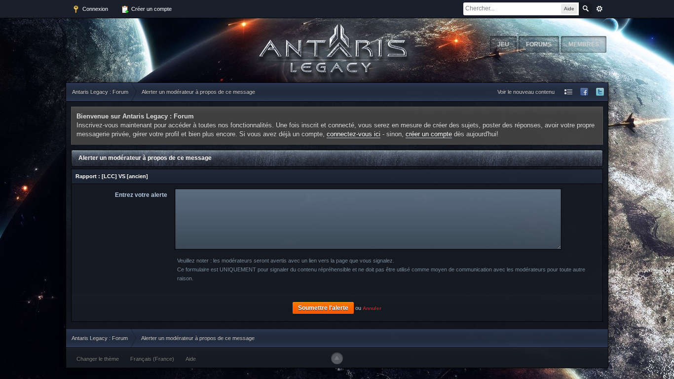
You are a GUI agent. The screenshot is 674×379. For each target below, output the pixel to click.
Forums (539, 44)
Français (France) (152, 359)
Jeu (503, 44)
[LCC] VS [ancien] (125, 176)
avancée (599, 8)
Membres (583, 44)
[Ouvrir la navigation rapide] (568, 92)
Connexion (94, 9)
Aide (191, 359)
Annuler (372, 308)
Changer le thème (97, 359)
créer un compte (429, 134)
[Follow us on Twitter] (600, 92)
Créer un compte (151, 9)
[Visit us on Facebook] (584, 92)
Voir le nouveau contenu (526, 92)
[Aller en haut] (337, 358)
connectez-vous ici (353, 134)
